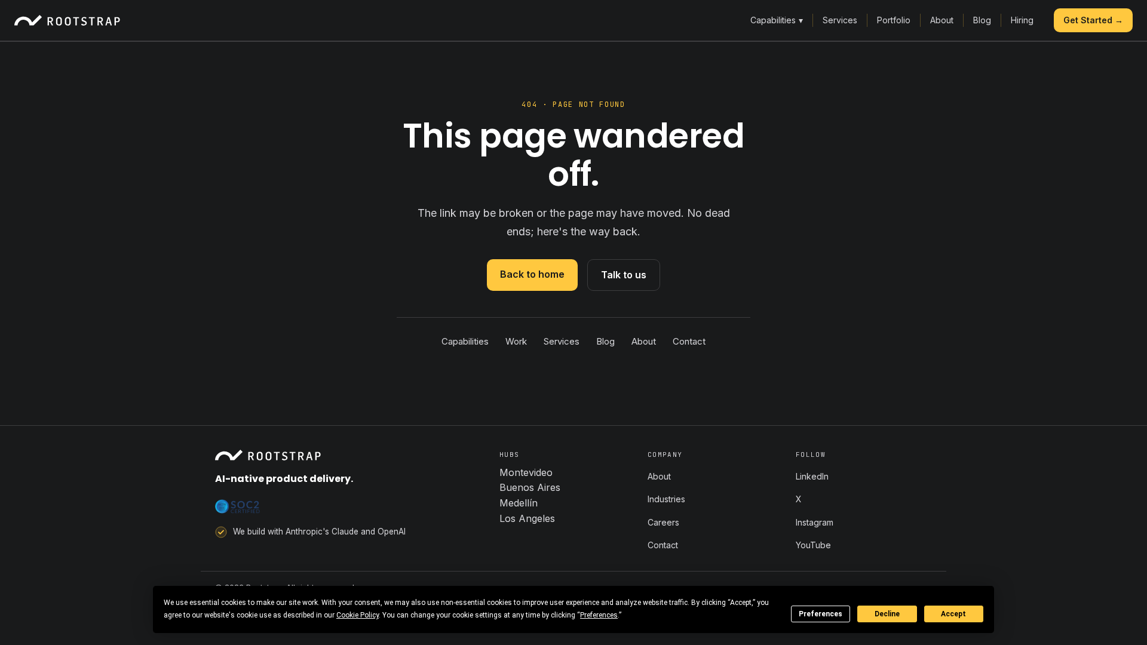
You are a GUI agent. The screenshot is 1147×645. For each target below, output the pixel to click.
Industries (666, 499)
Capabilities (776, 20)
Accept (953, 614)
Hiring (1022, 20)
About (941, 20)
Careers (663, 522)
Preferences (820, 614)
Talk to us (623, 275)
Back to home (532, 274)
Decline (887, 614)
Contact (689, 341)
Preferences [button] (599, 615)
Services (840, 20)
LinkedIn (812, 476)
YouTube (813, 545)
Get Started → (1093, 20)
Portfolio (893, 20)
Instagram (814, 522)
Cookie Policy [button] (357, 615)
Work (516, 341)
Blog (982, 20)
